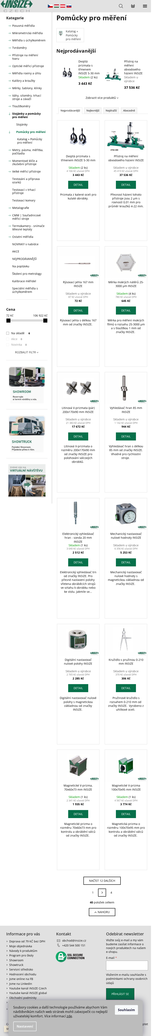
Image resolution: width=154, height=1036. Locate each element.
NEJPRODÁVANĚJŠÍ (24, 259)
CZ (50, 6)
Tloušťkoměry (21, 106)
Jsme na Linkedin (20, 984)
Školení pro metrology (27, 274)
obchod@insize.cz (74, 940)
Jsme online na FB (21, 979)
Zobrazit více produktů (101, 98)
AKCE (15, 251)
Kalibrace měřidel (24, 281)
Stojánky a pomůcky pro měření (26, 115)
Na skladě (20, 333)
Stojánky (21, 124)
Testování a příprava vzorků (26, 180)
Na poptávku (20, 266)
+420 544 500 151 (73, 945)
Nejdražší (111, 110)
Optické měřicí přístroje (28, 66)
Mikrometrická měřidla (27, 33)
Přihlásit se (120, 994)
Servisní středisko (21, 969)
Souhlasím (126, 1010)
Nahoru (104, 912)
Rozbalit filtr (25, 352)
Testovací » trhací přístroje (23, 191)
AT (62, 6)
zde (69, 1016)
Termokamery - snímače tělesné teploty (28, 227)
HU (56, 6)
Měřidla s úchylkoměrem (29, 40)
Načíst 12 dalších (102, 881)
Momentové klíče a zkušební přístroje (24, 162)
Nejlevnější (92, 110)
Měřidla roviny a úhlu (26, 73)
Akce (16, 339)
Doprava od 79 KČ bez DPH (27, 941)
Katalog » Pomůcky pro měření (29, 140)
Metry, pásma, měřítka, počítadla (27, 151)
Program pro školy (21, 955)
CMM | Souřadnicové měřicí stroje (26, 217)
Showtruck (16, 965)
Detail (78, 185)
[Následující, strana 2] (102, 893)
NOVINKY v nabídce (25, 244)
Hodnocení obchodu (22, 974)
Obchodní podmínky (22, 998)
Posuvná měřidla (23, 26)
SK (69, 6)
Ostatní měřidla (22, 237)
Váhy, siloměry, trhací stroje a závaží (26, 97)
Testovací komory (23, 200)
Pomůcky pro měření (31, 132)
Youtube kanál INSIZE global (28, 993)
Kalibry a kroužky (23, 81)
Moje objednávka (20, 946)
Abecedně (129, 110)
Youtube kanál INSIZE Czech (28, 988)
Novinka (19, 344)
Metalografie (20, 208)
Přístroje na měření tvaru (25, 56)
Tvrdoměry (19, 48)
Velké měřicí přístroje (26, 171)
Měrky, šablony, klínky (27, 88)
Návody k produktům (23, 951)
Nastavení (25, 1026)
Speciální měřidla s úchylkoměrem (25, 290)
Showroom (16, 960)
